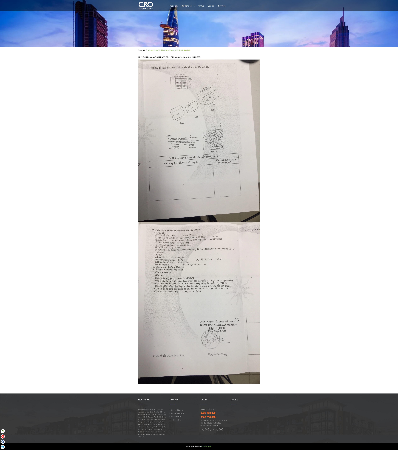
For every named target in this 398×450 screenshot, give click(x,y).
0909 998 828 (208, 417)
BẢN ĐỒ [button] (235, 400)
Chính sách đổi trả (175, 416)
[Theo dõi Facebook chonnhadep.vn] (202, 429)
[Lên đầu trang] (393, 439)
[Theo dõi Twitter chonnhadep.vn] (207, 429)
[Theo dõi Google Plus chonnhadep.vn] (212, 429)
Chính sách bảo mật (176, 410)
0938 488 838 (208, 412)
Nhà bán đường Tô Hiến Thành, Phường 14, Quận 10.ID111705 (169, 57)
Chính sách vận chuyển (177, 413)
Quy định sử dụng (175, 420)
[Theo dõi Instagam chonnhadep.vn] (216, 429)
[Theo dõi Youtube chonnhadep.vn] (221, 429)
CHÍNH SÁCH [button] (174, 400)
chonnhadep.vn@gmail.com (210, 425)
